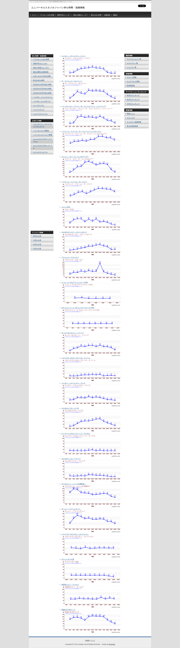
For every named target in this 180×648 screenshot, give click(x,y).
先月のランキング (133, 99)
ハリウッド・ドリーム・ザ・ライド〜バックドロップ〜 (81, 131)
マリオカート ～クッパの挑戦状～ (73, 484)
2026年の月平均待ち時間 (42, 84)
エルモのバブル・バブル (70, 408)
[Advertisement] (90, 35)
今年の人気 (37, 248)
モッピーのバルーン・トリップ (72, 333)
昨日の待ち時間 (38, 80)
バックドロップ (38, 109)
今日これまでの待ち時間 (42, 76)
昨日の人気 (37, 236)
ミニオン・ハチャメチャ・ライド (73, 56)
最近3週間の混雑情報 (40, 72)
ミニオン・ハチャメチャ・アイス (73, 383)
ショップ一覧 (131, 67)
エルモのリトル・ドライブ (71, 458)
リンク (93, 640)
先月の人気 (37, 244)
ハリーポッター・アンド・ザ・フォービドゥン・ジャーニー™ (83, 106)
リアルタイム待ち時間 (47, 15)
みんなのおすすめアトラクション (42, 140)
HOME (87, 640)
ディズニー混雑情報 (134, 122)
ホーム (34, 15)
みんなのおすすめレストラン (42, 147)
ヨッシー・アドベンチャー (71, 509)
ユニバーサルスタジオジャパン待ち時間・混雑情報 (58, 7)
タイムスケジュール (40, 152)
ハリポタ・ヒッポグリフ (42, 101)
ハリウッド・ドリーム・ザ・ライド (74, 182)
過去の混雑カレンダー (80, 15)
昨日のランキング (133, 95)
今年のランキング (133, 104)
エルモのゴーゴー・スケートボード (74, 232)
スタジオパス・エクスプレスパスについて (42, 125)
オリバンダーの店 (67, 559)
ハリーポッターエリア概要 (42, 135)
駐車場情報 (131, 85)
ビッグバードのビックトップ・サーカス (75, 433)
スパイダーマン (38, 105)
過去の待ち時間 (96, 15)
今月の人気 (37, 240)
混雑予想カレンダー (63, 15)
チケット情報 (131, 77)
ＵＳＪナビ (131, 118)
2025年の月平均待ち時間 (42, 88)
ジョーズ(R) (65, 207)
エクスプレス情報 (133, 81)
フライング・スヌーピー (70, 257)
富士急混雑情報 (132, 126)
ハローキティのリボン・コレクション (75, 534)
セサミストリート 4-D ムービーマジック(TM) (77, 308)
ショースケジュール (40, 114)
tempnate (112, 644)
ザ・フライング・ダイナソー (71, 81)
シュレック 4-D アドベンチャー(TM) (74, 282)
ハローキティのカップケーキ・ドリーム (75, 358)
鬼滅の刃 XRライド (68, 610)
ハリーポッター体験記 (41, 130)
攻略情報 (107, 15)
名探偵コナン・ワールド (70, 584)
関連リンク (131, 113)
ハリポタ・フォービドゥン (42, 97)
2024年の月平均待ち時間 (42, 93)
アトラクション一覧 (134, 59)
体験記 (115, 15)
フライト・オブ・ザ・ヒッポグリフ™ (75, 157)
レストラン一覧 (132, 63)
